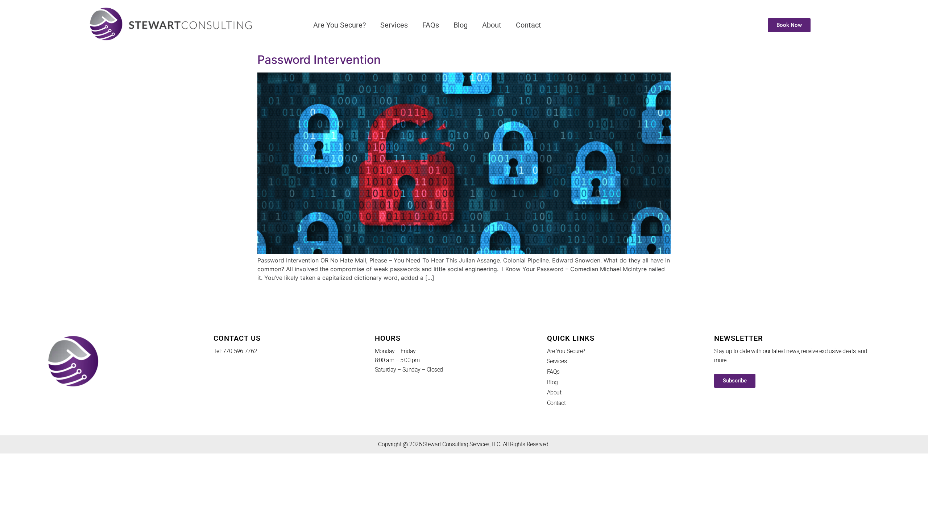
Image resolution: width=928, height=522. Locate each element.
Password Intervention (319, 60)
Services (394, 25)
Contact (528, 25)
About (491, 25)
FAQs (430, 25)
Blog (460, 25)
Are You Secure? (339, 25)
